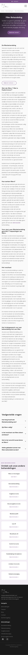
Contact (3, 615)
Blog (2, 612)
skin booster (16, 223)
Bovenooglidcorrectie (7, 636)
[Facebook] (2, 639)
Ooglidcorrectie (5, 631)
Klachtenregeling (5, 618)
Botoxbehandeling (6, 625)
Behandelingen (9, 11)
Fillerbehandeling (5, 628)
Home (2, 11)
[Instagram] (7, 639)
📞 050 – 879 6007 (14, 1)
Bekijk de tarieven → (9, 83)
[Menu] (25, 6)
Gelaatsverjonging (6, 633)
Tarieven (3, 609)
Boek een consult (14, 32)
